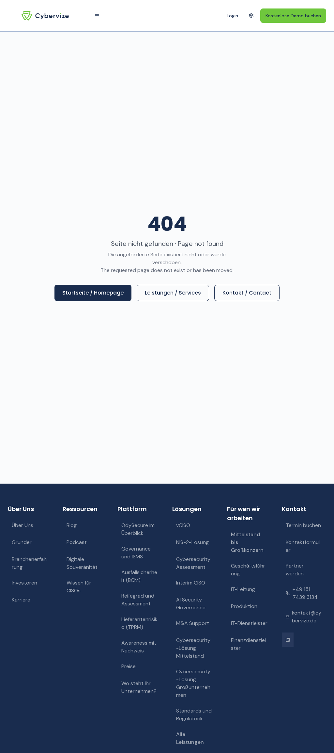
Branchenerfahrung (29, 563)
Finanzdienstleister (248, 644)
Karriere (21, 599)
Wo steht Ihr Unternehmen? (139, 687)
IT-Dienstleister (249, 623)
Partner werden (295, 569)
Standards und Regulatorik (194, 714)
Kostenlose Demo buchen (293, 16)
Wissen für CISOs (79, 586)
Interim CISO (190, 582)
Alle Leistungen (190, 738)
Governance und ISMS (136, 552)
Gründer (22, 542)
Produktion (244, 606)
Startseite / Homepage (93, 292)
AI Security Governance (190, 603)
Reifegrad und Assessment (137, 599)
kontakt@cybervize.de (306, 616)
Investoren (24, 582)
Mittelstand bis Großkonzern (247, 542)
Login (232, 16)
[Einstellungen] (251, 15)
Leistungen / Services (173, 292)
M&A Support (192, 623)
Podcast (77, 542)
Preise (128, 666)
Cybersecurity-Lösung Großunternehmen (193, 683)
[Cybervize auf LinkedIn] (288, 640)
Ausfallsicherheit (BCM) (139, 576)
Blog (72, 525)
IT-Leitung (243, 589)
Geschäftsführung (248, 569)
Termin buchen (303, 525)
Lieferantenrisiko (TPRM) (139, 623)
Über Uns (22, 525)
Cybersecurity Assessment (193, 563)
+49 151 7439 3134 (305, 593)
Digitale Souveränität (82, 563)
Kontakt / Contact (246, 292)
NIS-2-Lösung (192, 542)
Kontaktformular (303, 546)
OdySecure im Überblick (138, 529)
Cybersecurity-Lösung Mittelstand (193, 648)
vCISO (183, 525)
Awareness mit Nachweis (138, 646)
